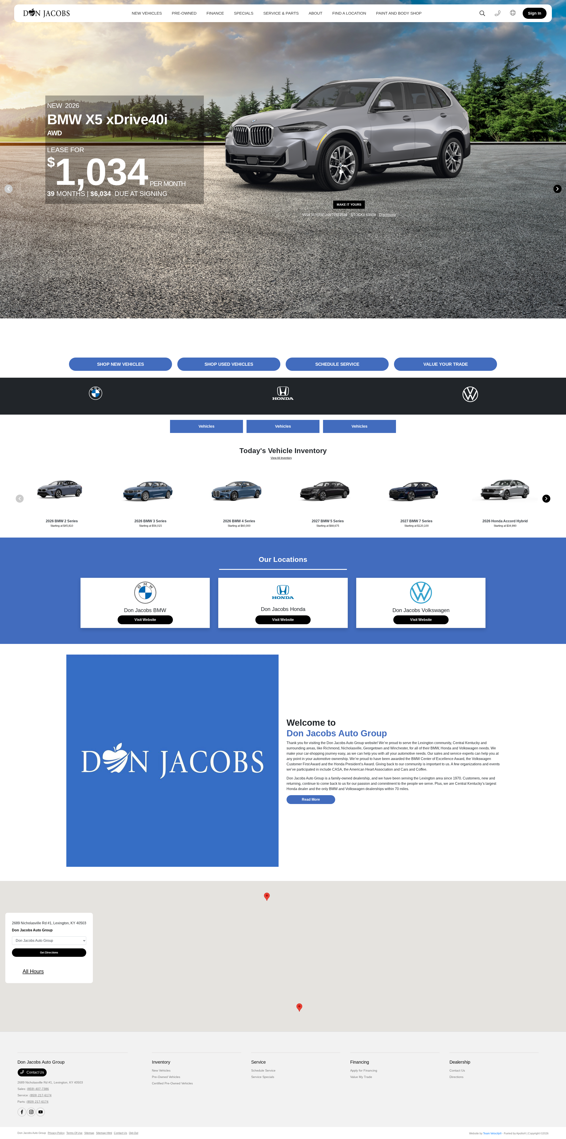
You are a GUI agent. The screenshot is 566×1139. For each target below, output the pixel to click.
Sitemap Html (104, 1133)
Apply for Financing (363, 1070)
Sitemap (89, 1133)
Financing (359, 1062)
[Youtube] (40, 1112)
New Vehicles (161, 1070)
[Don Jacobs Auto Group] (47, 13)
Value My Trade (361, 1077)
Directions (456, 1077)
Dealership (459, 1062)
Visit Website (145, 620)
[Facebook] (21, 1112)
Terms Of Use (74, 1133)
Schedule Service (263, 1070)
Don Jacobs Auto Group (31, 1133)
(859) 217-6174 (41, 1095)
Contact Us (35, 1072)
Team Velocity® (492, 1133)
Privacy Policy (56, 1133)
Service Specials (262, 1077)
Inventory (161, 1062)
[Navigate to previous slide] (3, 188)
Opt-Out (133, 1133)
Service (258, 1062)
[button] (267, 897)
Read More (311, 799)
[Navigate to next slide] (562, 188)
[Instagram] (31, 1112)
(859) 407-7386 (38, 1089)
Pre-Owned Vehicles (166, 1077)
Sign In (534, 13)
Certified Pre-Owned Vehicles (172, 1083)
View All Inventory (281, 457)
